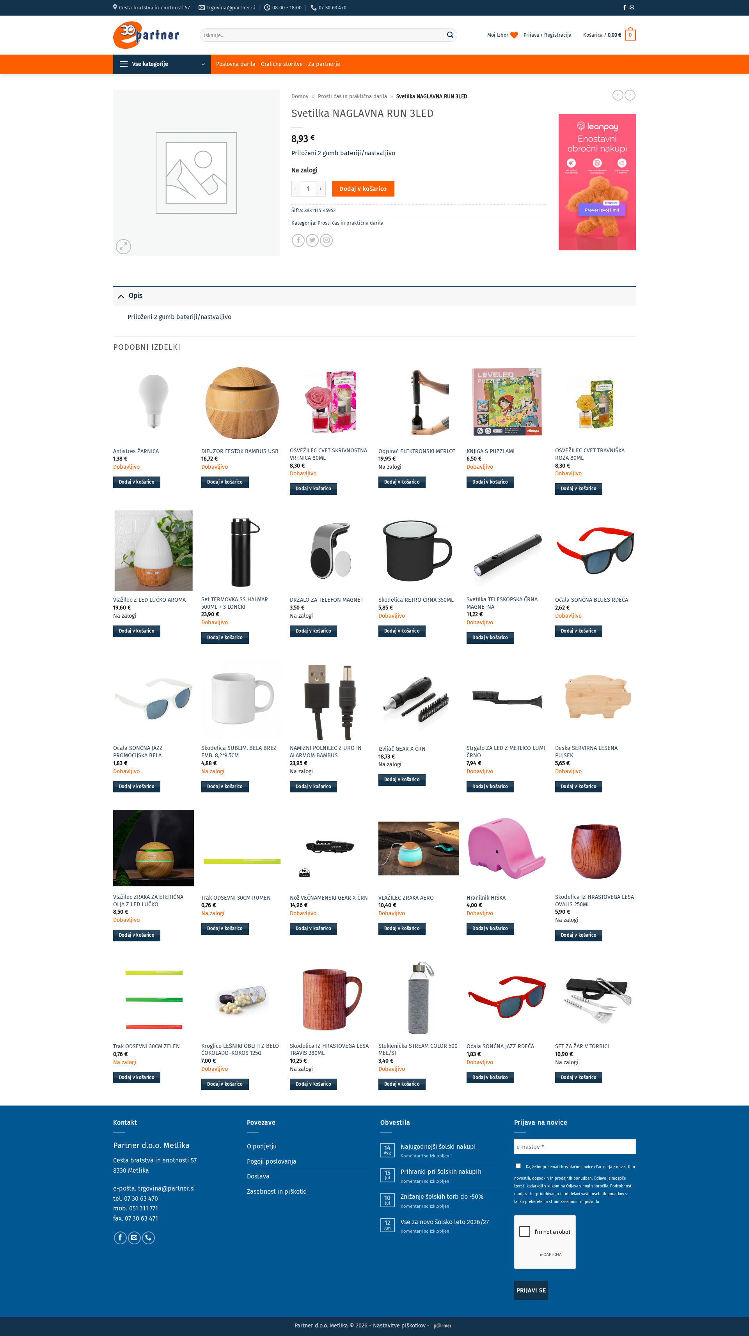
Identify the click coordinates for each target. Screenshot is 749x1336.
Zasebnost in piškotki (277, 1191)
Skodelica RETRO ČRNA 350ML (416, 600)
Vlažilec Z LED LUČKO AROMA (149, 600)
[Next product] (617, 95)
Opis (135, 296)
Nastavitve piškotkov (399, 1325)
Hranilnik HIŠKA (486, 898)
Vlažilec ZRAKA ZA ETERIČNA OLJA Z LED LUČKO (148, 901)
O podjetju (262, 1146)
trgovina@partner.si (166, 1188)
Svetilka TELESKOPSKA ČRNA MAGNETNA (502, 603)
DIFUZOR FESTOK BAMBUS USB (240, 451)
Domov (300, 96)
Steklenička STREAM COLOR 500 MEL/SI (418, 1050)
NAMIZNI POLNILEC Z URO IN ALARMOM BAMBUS (326, 752)
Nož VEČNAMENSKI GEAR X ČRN (329, 898)
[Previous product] (630, 95)
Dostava (258, 1176)
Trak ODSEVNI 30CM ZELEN (146, 1046)
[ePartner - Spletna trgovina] (150, 35)
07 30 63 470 (141, 1198)
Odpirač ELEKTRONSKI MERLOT (416, 451)
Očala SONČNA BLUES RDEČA (591, 600)
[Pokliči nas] (148, 1237)
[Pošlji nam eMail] (632, 8)
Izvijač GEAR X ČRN (402, 749)
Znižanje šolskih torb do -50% (442, 1196)
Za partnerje (324, 64)
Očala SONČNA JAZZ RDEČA (500, 1046)
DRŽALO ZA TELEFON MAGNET (326, 600)
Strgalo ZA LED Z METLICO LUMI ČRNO (506, 752)
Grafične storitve (282, 64)
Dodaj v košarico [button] (137, 482)
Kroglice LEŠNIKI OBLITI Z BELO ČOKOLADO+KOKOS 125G (240, 1050)
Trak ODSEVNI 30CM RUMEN (236, 898)
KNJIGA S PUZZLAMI (491, 451)
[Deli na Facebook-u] (298, 240)
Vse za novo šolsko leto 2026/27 (445, 1222)
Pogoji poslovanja (271, 1161)
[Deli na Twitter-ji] (312, 240)
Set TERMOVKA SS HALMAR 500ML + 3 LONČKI (234, 603)
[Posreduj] (450, 35)
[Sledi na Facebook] (624, 8)
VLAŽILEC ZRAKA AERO (406, 898)
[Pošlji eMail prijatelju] (326, 240)
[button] (609, 35)
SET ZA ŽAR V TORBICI (582, 1046)
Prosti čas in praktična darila (352, 96)
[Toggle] (120, 295)
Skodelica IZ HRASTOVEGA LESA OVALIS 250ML (594, 901)
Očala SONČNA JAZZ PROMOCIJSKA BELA (138, 752)
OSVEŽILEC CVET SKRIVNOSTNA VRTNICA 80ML (328, 454)
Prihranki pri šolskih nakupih (441, 1171)
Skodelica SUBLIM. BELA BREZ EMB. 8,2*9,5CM (239, 752)
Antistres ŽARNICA (136, 451)
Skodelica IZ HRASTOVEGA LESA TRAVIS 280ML (329, 1050)
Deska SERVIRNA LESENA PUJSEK (586, 752)
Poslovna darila (236, 64)
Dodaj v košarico (363, 188)
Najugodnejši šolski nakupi (438, 1146)
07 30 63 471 (141, 1218)
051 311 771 (143, 1208)
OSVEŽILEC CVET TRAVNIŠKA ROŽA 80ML (590, 454)
